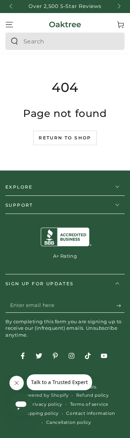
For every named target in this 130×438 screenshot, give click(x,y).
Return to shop (65, 137)
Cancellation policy (68, 422)
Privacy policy (45, 404)
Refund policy (92, 395)
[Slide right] (118, 6)
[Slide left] (11, 6)
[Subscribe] (120, 305)
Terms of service (89, 404)
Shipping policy (40, 413)
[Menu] (9, 24)
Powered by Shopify (45, 395)
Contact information (90, 413)
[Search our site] (14, 41)
